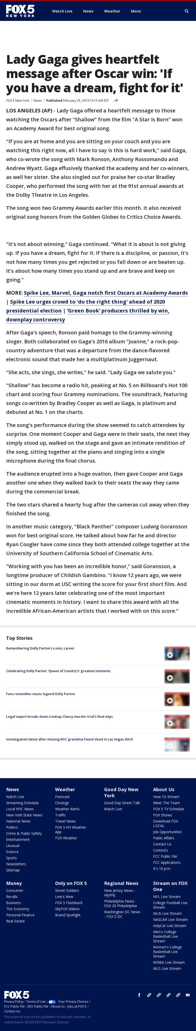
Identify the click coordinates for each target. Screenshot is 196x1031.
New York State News (24, 815)
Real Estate (15, 921)
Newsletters (16, 864)
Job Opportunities (167, 831)
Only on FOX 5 (71, 883)
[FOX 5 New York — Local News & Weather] (23, 11)
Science (12, 851)
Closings (62, 802)
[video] (177, 653)
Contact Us (162, 844)
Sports (11, 857)
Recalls (12, 896)
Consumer (14, 890)
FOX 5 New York (17, 100)
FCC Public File (165, 856)
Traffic (60, 815)
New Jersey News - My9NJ (120, 892)
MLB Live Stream (167, 913)
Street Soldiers (67, 890)
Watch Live (15, 796)
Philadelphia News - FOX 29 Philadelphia (120, 903)
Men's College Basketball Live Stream (165, 936)
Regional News (121, 883)
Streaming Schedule (22, 802)
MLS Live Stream (167, 968)
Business (13, 902)
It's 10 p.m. (162, 868)
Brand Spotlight (68, 914)
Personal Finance (20, 914)
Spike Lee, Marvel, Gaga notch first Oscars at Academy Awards (106, 292)
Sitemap (13, 870)
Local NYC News (20, 808)
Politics (12, 827)
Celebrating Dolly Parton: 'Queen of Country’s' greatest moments (58, 671)
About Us (163, 789)
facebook (139, 995)
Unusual (12, 845)
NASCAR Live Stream (170, 919)
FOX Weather (66, 838)
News (38, 100)
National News (18, 821)
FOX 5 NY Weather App (70, 829)
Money (14, 883)
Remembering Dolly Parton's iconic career (40, 648)
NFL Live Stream (167, 896)
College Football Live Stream (170, 905)
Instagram (149, 995)
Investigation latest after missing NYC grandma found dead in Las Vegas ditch (69, 739)
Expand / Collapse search (187, 11)
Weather (65, 789)
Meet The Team (166, 802)
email (188, 995)
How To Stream (166, 796)
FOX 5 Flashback (68, 902)
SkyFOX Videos (67, 908)
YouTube (168, 995)
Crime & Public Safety (24, 833)
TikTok (159, 995)
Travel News (65, 821)
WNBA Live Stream (169, 962)
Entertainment (18, 839)
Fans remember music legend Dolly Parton (40, 693)
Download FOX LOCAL (165, 823)
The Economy (17, 908)
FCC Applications (167, 862)
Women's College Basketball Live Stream (167, 952)
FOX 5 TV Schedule (168, 808)
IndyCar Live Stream (169, 925)
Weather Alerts (67, 808)
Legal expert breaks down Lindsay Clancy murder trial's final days (59, 716)
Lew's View (64, 896)
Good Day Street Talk (122, 802)
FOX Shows (162, 815)
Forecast (62, 796)
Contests (160, 850)
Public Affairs (163, 838)
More (136, 11)
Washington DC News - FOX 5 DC (122, 914)
